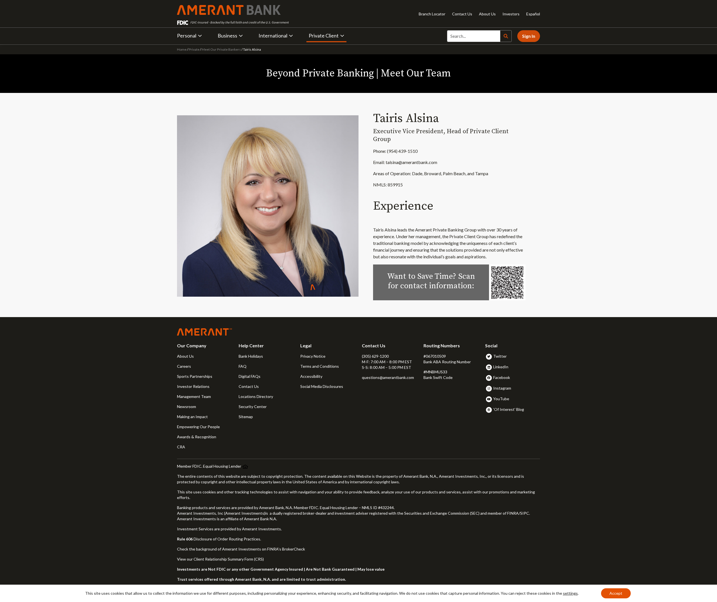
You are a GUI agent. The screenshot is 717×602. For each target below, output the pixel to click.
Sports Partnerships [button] (194, 376)
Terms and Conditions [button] (319, 366)
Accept (615, 593)
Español (533, 13)
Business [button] (227, 35)
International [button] (273, 35)
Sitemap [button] (246, 416)
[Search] (505, 36)
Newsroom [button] (186, 406)
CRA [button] (181, 446)
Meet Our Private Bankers (221, 49)
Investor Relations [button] (193, 386)
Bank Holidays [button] (251, 356)
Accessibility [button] (311, 376)
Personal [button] (186, 35)
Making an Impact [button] (192, 416)
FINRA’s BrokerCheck (286, 549)
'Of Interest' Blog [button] (508, 409)
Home (182, 49)
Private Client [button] (324, 35)
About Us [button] (185, 356)
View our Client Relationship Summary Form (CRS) (220, 559)
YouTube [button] (501, 398)
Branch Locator (432, 13)
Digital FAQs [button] (249, 376)
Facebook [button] (501, 377)
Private (194, 49)
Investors (511, 13)
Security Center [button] (253, 406)
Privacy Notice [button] (312, 356)
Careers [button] (184, 366)
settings (570, 593)
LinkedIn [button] (500, 366)
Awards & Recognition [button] (196, 436)
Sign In (528, 36)
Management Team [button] (194, 396)
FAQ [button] (242, 366)
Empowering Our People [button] (198, 426)
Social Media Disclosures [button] (321, 386)
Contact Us (462, 13)
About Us (487, 13)
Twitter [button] (500, 356)
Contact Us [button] (249, 386)
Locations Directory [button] (256, 396)
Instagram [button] (502, 388)
